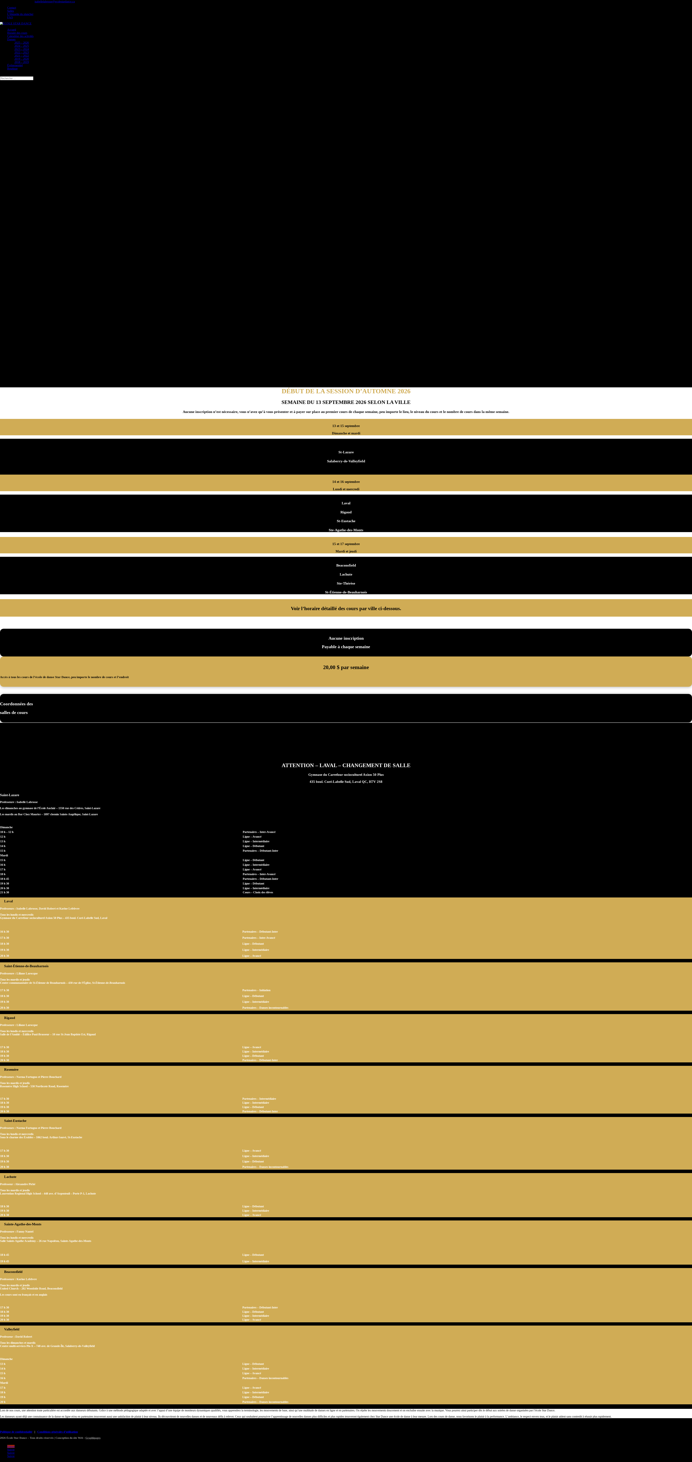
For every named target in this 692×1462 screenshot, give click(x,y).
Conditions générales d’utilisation (57, 1431)
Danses (11, 39)
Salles (10, 10)
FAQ (10, 17)
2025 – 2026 (21, 42)
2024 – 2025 (21, 45)
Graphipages (93, 1437)
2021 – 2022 (21, 55)
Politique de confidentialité (16, 1431)
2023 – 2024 (21, 49)
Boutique (12, 68)
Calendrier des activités (20, 36)
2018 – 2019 (21, 62)
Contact (11, 7)
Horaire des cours (17, 32)
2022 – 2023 (21, 52)
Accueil (11, 29)
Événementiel (15, 65)
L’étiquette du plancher (20, 14)
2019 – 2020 (21, 58)
